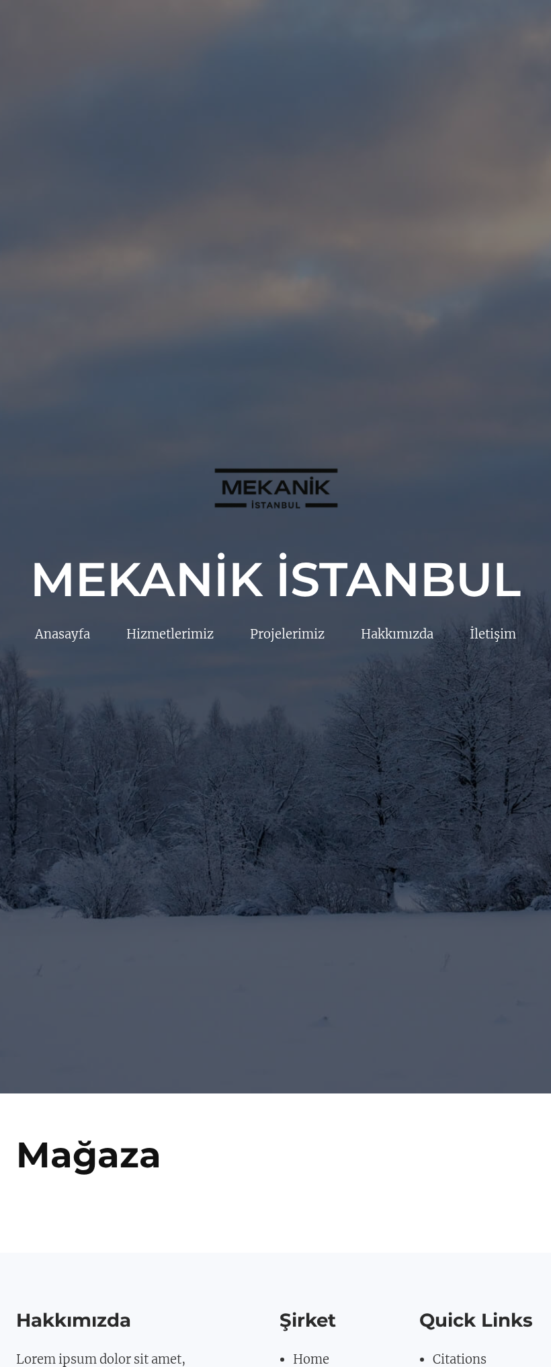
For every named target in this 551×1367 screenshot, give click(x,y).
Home (311, 1359)
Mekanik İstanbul (275, 579)
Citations (459, 1359)
